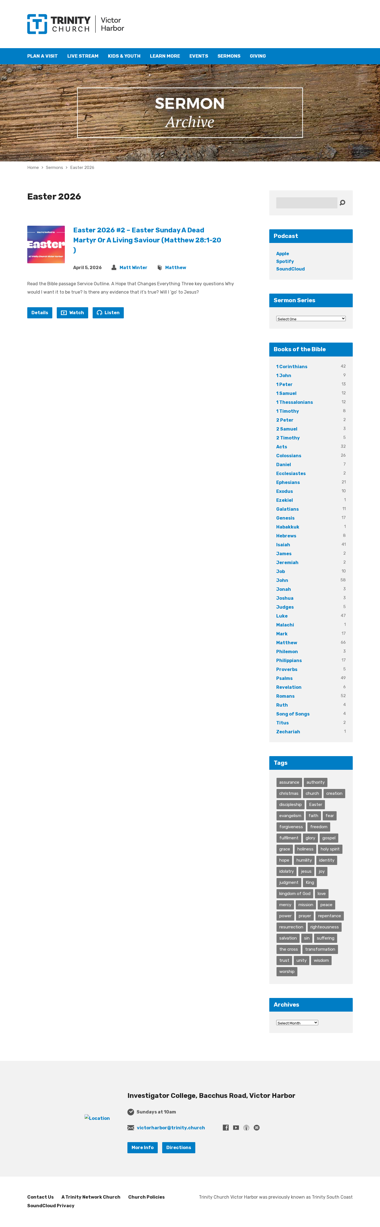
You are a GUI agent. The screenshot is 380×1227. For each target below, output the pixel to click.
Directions (178, 1147)
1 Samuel (286, 393)
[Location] (97, 1118)
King (310, 882)
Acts (281, 446)
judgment (288, 882)
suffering (325, 938)
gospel (328, 837)
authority (316, 782)
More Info (143, 1147)
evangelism (290, 815)
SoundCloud (290, 269)
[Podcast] (246, 1127)
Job (280, 571)
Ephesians (288, 482)
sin (307, 938)
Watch (76, 312)
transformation (320, 949)
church (312, 793)
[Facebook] (226, 1127)
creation (334, 793)
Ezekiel (284, 500)
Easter (315, 804)
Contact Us (40, 1197)
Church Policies (146, 1197)
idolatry (286, 871)
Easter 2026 (82, 167)
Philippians (289, 660)
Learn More (165, 56)
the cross (288, 949)
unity (302, 960)
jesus (306, 871)
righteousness (324, 927)
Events (198, 56)
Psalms (284, 678)
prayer (305, 915)
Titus (282, 723)
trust (284, 960)
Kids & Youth (124, 56)
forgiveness (291, 826)
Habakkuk (287, 527)
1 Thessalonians (294, 402)
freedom (318, 826)
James (284, 553)
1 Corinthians (291, 366)
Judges (285, 607)
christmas (288, 793)
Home (33, 167)
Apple (282, 253)
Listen (112, 312)
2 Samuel (286, 429)
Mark (282, 633)
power (285, 915)
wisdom (321, 960)
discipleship (290, 804)
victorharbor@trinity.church (171, 1127)
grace (284, 849)
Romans (285, 696)
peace (326, 904)
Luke (282, 616)
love (322, 893)
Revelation (289, 687)
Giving (258, 56)
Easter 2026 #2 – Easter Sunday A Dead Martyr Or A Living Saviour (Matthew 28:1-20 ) (147, 240)
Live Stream (82, 56)
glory (310, 837)
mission (305, 904)
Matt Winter (133, 267)
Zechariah (288, 731)
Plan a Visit (42, 56)
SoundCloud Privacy (51, 1205)
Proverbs (286, 669)
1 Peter (284, 384)
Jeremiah (287, 562)
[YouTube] (236, 1127)
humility (304, 860)
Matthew (175, 267)
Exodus (284, 491)
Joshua (284, 598)
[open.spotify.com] (257, 1127)
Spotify (285, 261)
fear (329, 815)
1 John (283, 375)
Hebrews (286, 535)
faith (313, 815)
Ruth (282, 705)
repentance (329, 915)
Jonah (283, 589)
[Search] (342, 203)
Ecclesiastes (291, 473)
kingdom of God (294, 893)
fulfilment (288, 837)
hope (284, 860)
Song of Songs (293, 714)
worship (287, 971)
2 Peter (284, 420)
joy (322, 871)
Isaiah (283, 544)
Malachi (285, 625)
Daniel (283, 464)
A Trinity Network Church (90, 1197)
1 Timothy (287, 411)
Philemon (287, 651)
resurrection (291, 927)
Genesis (285, 518)
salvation (288, 938)
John (282, 580)
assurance (289, 782)
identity (326, 860)
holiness (305, 849)
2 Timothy (288, 438)
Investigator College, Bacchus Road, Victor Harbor (211, 1096)
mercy (285, 904)
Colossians (288, 455)
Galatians (287, 509)
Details (39, 312)
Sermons (229, 56)
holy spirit (330, 849)
